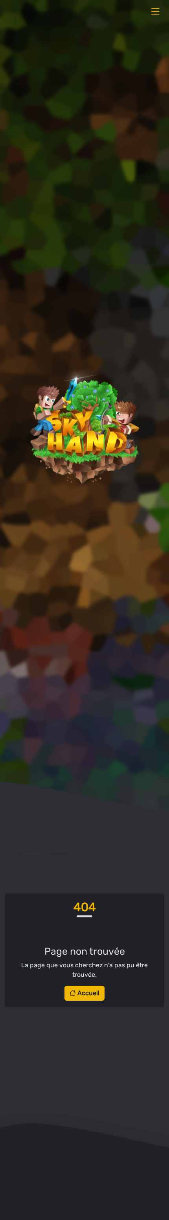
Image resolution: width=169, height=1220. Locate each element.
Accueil (87, 993)
